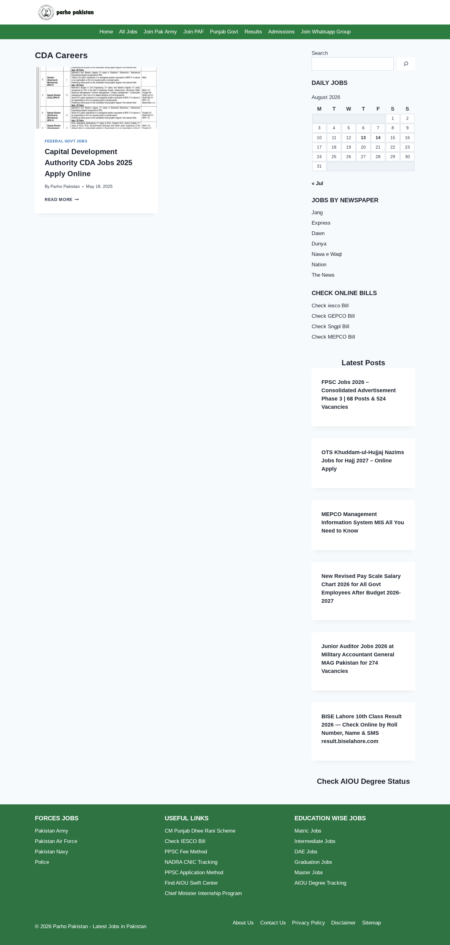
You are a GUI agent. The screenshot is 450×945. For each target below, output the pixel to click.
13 (363, 137)
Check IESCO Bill (185, 841)
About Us (243, 923)
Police (42, 862)
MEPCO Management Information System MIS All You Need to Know (362, 522)
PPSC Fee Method (186, 852)
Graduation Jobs (313, 862)
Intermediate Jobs (315, 841)
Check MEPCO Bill (333, 337)
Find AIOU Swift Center (191, 883)
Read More (62, 199)
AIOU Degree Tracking (320, 883)
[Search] (406, 63)
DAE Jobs (305, 852)
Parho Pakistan (65, 186)
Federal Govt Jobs (66, 141)
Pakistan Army (51, 831)
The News (323, 275)
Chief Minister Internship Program (203, 893)
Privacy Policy (308, 923)
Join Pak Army (160, 32)
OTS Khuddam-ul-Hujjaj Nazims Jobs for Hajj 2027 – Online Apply (362, 460)
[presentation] (96, 98)
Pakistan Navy (51, 852)
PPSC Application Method (194, 872)
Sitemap (371, 923)
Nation (319, 265)
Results (253, 32)
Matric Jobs (307, 831)
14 (378, 137)
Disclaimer (343, 923)
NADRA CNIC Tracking (191, 862)
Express (321, 223)
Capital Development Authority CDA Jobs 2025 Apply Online (88, 162)
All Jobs (128, 32)
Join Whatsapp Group (326, 32)
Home (106, 32)
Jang (317, 212)
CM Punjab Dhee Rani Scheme (200, 831)
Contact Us (273, 923)
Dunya (319, 244)
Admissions (281, 32)
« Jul (317, 183)
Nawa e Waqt (327, 254)
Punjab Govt (224, 32)
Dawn (318, 233)
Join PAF (193, 32)
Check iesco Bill (330, 306)
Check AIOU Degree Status (363, 781)
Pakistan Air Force (56, 841)
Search (320, 53)
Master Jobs (308, 872)
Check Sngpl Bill (330, 326)
